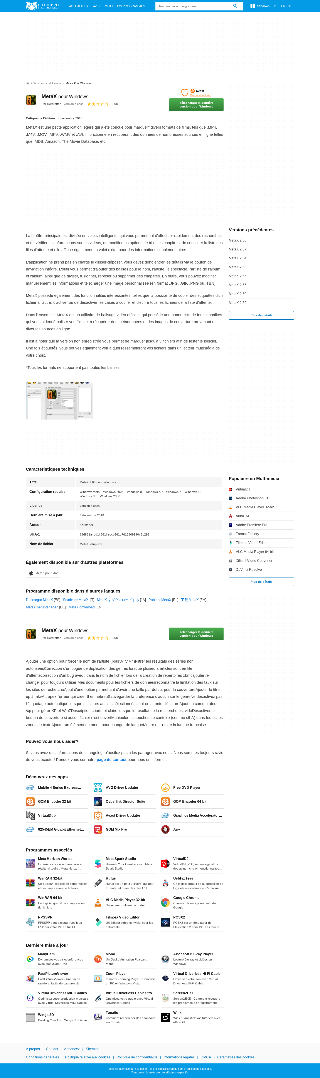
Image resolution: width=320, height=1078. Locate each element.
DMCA (206, 1057)
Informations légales (179, 1057)
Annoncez (72, 1049)
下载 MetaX (190, 600)
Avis (96, 6)
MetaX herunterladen (42, 607)
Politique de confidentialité (136, 1057)
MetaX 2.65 (237, 285)
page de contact (111, 759)
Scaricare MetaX (76, 600)
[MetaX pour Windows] (31, 100)
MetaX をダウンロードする (118, 600)
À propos (33, 1049)
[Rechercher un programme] (235, 6)
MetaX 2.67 (237, 249)
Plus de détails (262, 315)
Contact (52, 1049)
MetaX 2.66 (237, 276)
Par (51, 104)
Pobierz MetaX (159, 600)
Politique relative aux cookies (87, 1057)
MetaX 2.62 (237, 303)
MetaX (65, 96)
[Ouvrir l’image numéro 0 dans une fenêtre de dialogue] (59, 401)
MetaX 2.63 (237, 267)
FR (283, 6)
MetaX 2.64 (237, 258)
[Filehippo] (42, 6)
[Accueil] (27, 83)
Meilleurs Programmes (125, 6)
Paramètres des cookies (235, 1057)
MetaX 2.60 (237, 294)
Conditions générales (42, 1057)
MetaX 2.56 (237, 240)
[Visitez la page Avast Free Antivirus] (196, 93)
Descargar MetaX (39, 600)
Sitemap (92, 1049)
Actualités (78, 6)
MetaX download (82, 607)
